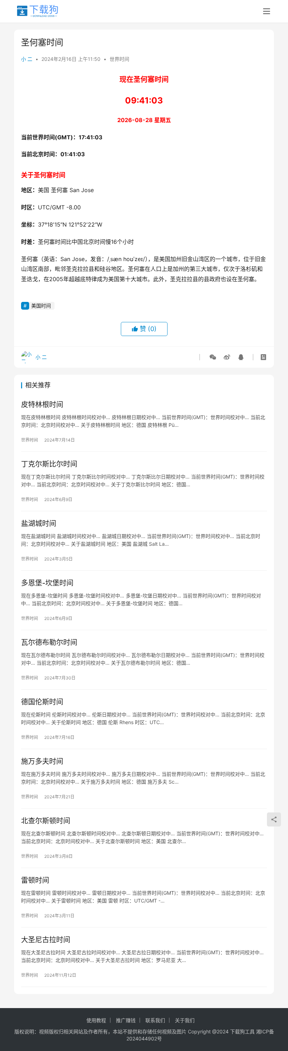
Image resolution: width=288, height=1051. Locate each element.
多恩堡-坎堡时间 (47, 583)
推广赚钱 (126, 1020)
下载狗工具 (242, 1031)
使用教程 (96, 1020)
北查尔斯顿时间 (45, 821)
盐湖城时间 (38, 523)
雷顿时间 (35, 880)
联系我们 (155, 1020)
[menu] (266, 11)
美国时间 (41, 306)
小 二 (26, 59)
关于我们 (185, 1020)
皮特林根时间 (42, 404)
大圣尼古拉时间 (45, 940)
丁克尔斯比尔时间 (49, 464)
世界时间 (119, 59)
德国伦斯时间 (42, 702)
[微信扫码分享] (213, 357)
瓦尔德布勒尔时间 (49, 642)
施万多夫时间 (42, 761)
